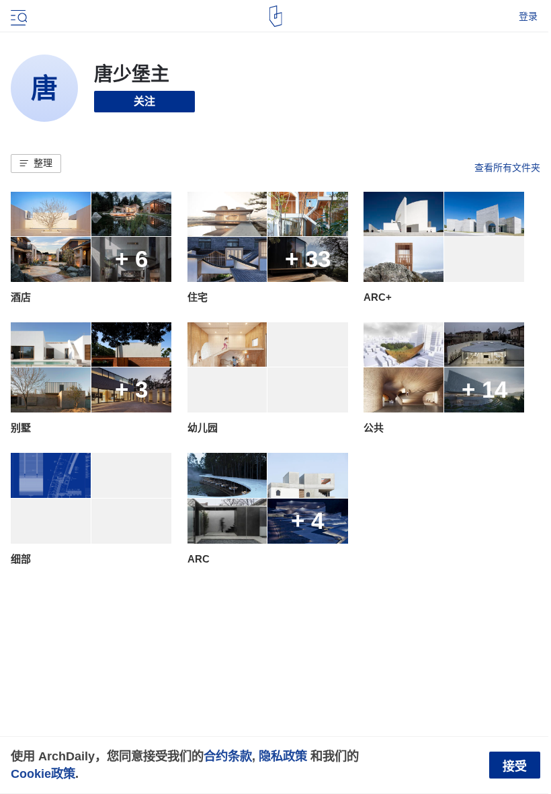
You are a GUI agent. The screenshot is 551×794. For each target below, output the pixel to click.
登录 (528, 16)
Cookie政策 (43, 773)
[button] (36, 163)
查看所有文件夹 (507, 167)
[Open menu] (17, 16)
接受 (515, 766)
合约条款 (228, 756)
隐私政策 (283, 756)
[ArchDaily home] (275, 16)
